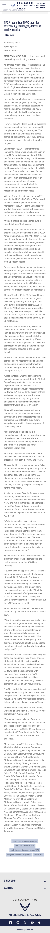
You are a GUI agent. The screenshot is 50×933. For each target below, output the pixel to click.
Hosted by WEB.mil (25, 929)
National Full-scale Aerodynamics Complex (25, 841)
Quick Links (10, 880)
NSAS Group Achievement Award (24, 846)
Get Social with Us (25, 899)
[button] (4, 5)
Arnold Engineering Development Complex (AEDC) (25, 850)
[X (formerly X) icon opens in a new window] (25, 923)
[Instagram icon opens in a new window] (18, 923)
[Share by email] (12, 35)
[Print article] (7, 35)
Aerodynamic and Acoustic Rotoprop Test (19, 854)
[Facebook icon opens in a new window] (11, 923)
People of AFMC (38, 854)
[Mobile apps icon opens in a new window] (39, 923)
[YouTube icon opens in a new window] (32, 923)
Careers (8, 888)
